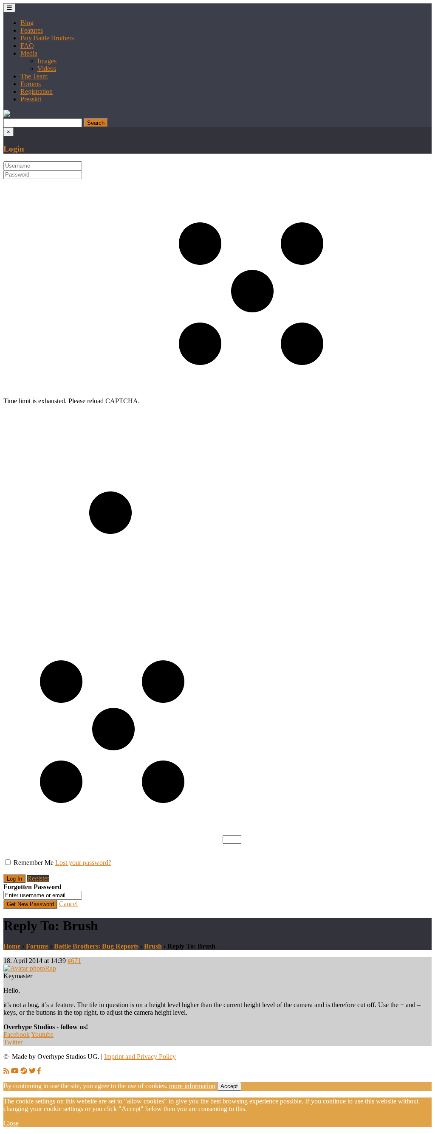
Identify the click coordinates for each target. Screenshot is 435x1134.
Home (11, 946)
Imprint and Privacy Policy (140, 1056)
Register (38, 878)
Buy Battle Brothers (47, 38)
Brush (153, 946)
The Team (34, 76)
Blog (27, 22)
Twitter (13, 1042)
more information (192, 1085)
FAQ (27, 45)
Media (28, 53)
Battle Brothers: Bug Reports (96, 946)
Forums (30, 83)
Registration (36, 91)
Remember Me (34, 862)
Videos (46, 68)
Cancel (68, 903)
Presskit (30, 99)
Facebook (16, 1034)
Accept (229, 1086)
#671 (74, 960)
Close (11, 1123)
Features (31, 30)
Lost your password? (83, 862)
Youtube (42, 1034)
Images (46, 61)
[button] (6, 114)
